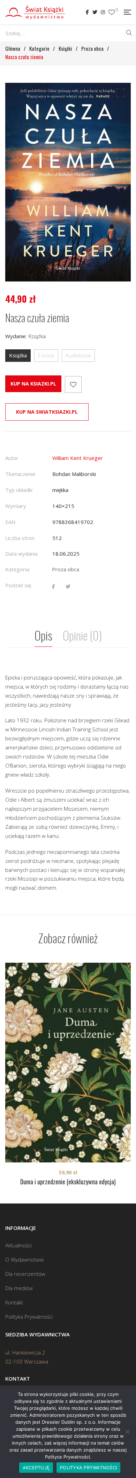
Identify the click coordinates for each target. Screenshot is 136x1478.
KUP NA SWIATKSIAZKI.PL (47, 411)
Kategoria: (17, 569)
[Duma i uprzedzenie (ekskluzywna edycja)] (68, 1062)
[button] (119, 94)
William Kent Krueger (77, 457)
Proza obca (65, 569)
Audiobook (78, 355)
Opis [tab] (43, 635)
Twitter (94, 12)
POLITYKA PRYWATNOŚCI (88, 1467)
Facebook (87, 12)
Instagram (103, 12)
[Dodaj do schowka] (73, 384)
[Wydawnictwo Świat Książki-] (35, 12)
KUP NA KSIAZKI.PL (33, 383)
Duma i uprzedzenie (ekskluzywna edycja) (68, 1181)
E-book (46, 355)
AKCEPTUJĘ (36, 1467)
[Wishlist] (111, 12)
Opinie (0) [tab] (82, 635)
